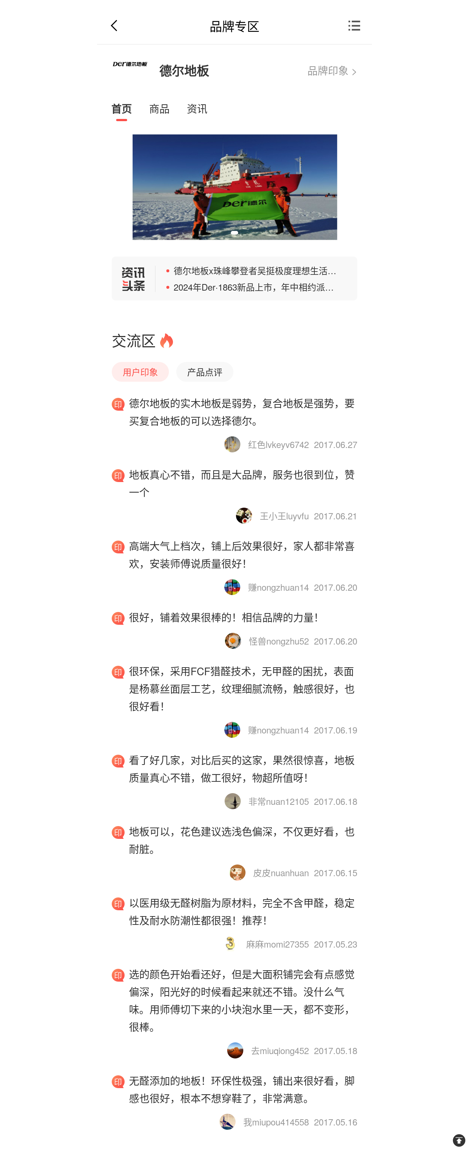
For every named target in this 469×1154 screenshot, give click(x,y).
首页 (121, 108)
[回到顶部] (459, 1140)
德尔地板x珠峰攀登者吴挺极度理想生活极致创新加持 (277, 270)
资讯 (197, 108)
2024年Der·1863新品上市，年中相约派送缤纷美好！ (276, 286)
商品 (159, 108)
